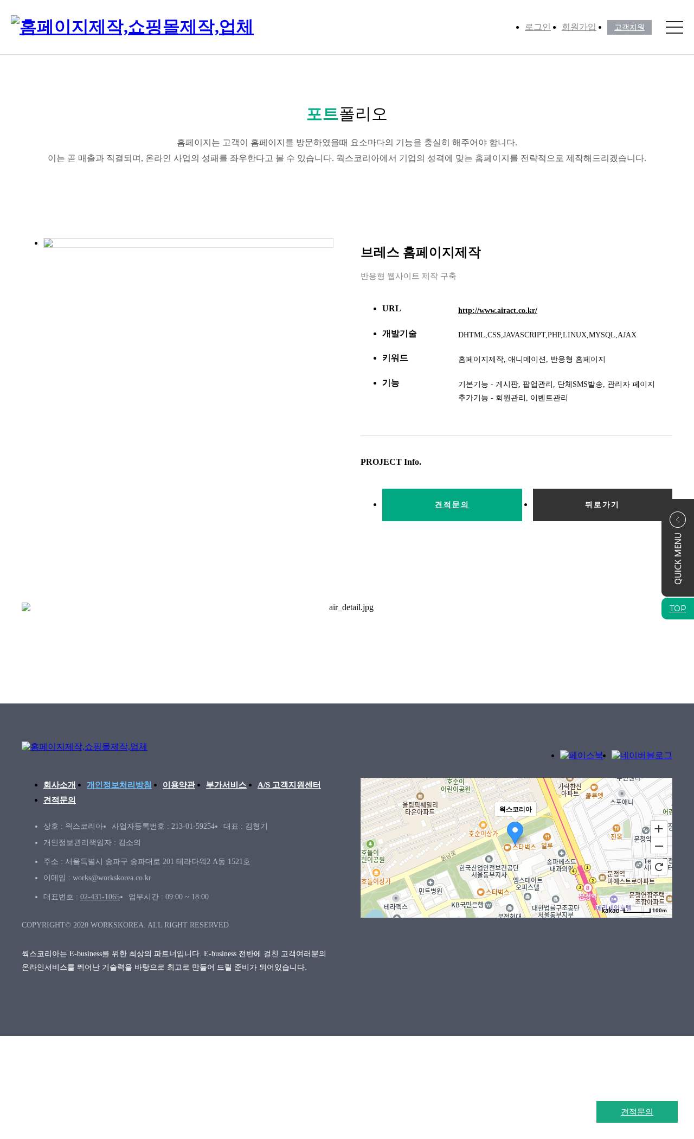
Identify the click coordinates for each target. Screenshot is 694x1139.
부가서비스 (226, 784)
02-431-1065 (100, 897)
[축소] (659, 846)
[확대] (659, 828)
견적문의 (637, 1111)
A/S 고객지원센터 (289, 784)
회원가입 (579, 26)
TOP (678, 608)
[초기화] (659, 867)
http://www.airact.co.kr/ (497, 310)
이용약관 (179, 784)
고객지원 (629, 27)
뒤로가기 (602, 505)
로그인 (538, 26)
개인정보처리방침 (119, 784)
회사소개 (59, 784)
